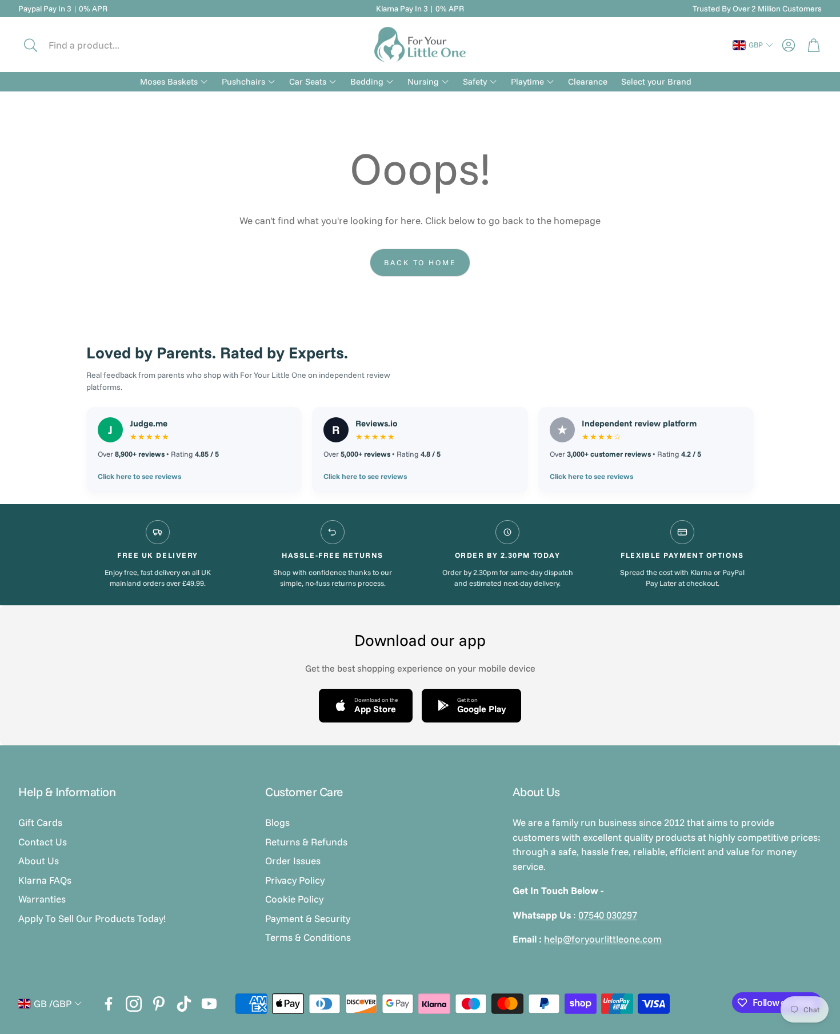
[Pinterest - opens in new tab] (159, 1004)
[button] (95, 45)
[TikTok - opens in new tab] (184, 1004)
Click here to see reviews (139, 476)
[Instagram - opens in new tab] (134, 1004)
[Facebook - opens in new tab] (109, 1004)
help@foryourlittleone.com (603, 939)
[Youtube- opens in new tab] (209, 1004)
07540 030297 (607, 915)
